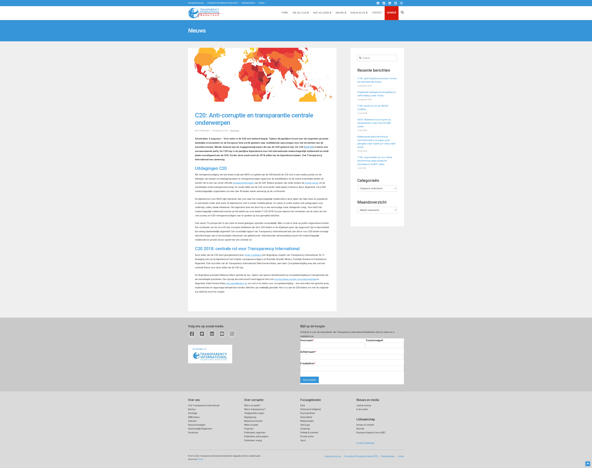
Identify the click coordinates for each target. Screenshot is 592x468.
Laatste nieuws (363, 405)
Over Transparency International (203, 405)
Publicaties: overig (253, 440)
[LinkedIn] (389, 3)
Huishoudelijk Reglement (200, 428)
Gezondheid (306, 417)
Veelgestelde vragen (254, 413)
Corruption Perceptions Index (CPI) (222, 3)
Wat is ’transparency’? (254, 409)
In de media (362, 409)
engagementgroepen (243, 183)
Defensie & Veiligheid (310, 409)
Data (302, 405)
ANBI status (193, 417)
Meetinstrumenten (253, 421)
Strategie (192, 413)
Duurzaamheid (307, 413)
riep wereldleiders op (236, 283)
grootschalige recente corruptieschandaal (295, 279)
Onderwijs (305, 428)
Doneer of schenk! (365, 425)
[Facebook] (378, 3)
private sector (312, 183)
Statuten (192, 421)
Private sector (307, 436)
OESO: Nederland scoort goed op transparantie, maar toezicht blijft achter (374, 123)
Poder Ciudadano (253, 255)
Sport (303, 440)
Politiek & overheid (309, 432)
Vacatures (193, 432)
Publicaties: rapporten (254, 432)
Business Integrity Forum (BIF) (370, 432)
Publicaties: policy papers (256, 436)
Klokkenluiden (248, 3)
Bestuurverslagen (196, 425)
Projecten (249, 428)
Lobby (261, 3)
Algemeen (234, 130)
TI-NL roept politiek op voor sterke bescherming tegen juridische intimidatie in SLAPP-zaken (374, 161)
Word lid (360, 428)
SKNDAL (200, 459)
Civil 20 (309, 147)
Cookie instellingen (365, 443)
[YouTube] (395, 3)
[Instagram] (401, 3)
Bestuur (192, 409)
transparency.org (195, 3)
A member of (199, 349)
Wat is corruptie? (252, 405)
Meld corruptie (251, 425)
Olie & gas (305, 425)
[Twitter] (383, 3)
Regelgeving (250, 417)
